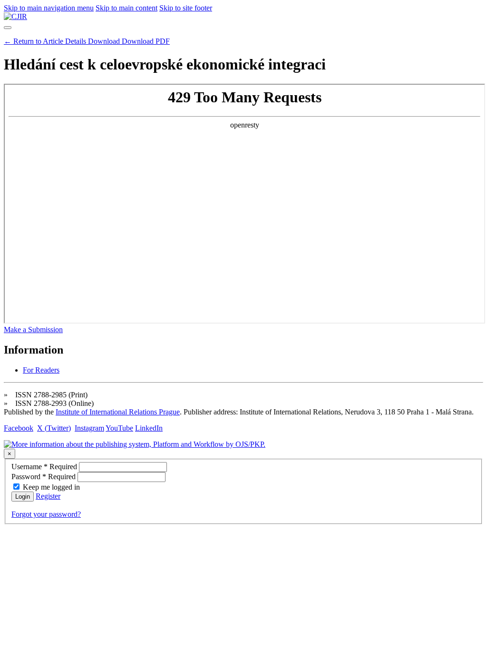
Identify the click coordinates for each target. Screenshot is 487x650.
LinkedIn (149, 428)
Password (44, 477)
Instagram (89, 428)
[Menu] (7, 27)
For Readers (41, 370)
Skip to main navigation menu (49, 8)
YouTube (119, 428)
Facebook (18, 428)
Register (48, 496)
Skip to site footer (185, 8)
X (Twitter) (54, 428)
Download (129, 41)
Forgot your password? (46, 514)
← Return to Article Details (46, 41)
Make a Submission (33, 329)
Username (45, 467)
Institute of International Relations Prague (118, 412)
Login (22, 496)
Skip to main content (126, 8)
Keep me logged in (51, 487)
